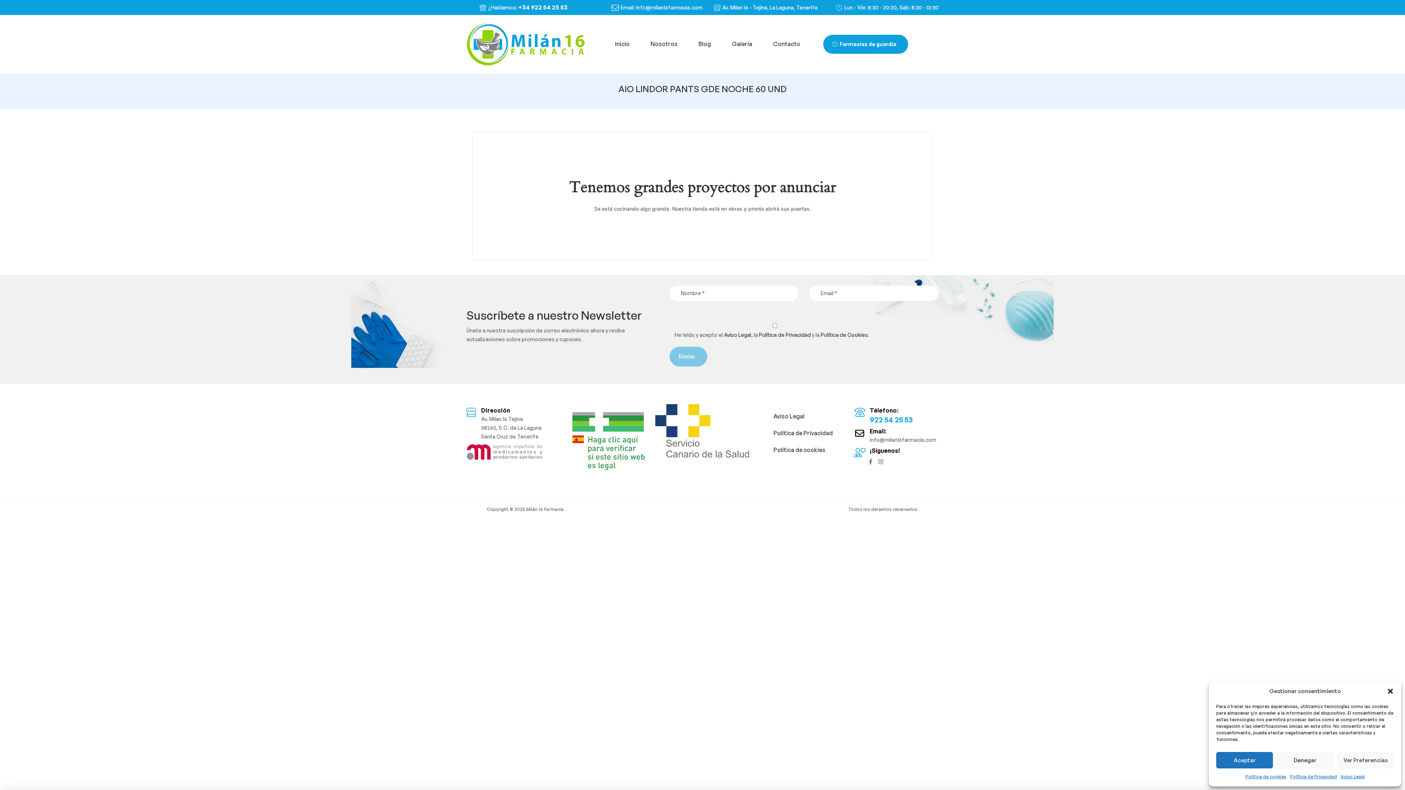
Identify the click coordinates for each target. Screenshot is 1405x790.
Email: (878, 431)
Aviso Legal (1353, 776)
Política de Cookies (844, 335)
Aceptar (1245, 760)
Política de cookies (1265, 776)
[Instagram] (881, 461)
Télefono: (884, 410)
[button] (1390, 691)
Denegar (1305, 760)
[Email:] (859, 433)
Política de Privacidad (1313, 776)
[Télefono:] (859, 412)
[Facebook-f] (870, 461)
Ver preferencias (1366, 760)
